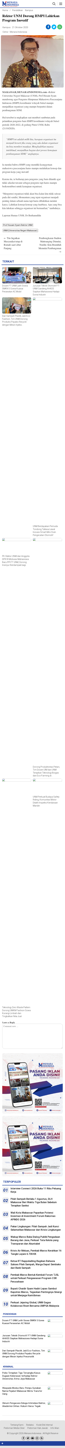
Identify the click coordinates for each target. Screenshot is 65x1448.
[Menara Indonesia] (10, 6)
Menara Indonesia (18, 32)
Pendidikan (17, 10)
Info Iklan (54, 1428)
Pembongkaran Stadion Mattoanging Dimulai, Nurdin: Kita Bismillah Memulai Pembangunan (50, 244)
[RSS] (42, 1438)
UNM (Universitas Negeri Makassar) (20, 230)
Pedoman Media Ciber (14, 1428)
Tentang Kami (16, 1425)
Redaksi (30, 1425)
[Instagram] (37, 1438)
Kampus (29, 10)
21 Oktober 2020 (20, 27)
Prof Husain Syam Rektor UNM (17, 225)
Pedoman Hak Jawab (37, 1428)
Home (5, 10)
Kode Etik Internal (44, 1425)
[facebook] (48, 27)
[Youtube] (33, 1438)
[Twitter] (28, 1438)
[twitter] (54, 27)
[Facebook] (23, 1438)
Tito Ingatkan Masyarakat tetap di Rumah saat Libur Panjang (13, 243)
